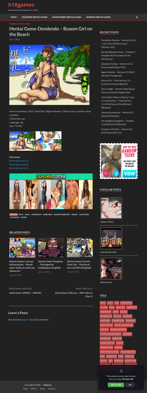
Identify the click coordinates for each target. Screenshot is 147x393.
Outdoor (14, 217)
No (130, 385)
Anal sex (120, 307)
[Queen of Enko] (112, 218)
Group (74, 214)
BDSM (115, 312)
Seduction (130, 361)
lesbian (118, 347)
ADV (117, 303)
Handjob (116, 338)
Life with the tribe (108, 252)
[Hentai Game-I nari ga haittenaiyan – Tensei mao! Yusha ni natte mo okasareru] (22, 258)
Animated (132, 307)
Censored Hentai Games (34, 17)
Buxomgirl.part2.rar (19, 164)
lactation (84, 214)
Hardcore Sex (107, 343)
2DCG (103, 303)
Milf (102, 356)
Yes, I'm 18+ (116, 385)
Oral (120, 356)
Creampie (130, 320)
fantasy (104, 329)
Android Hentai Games (98, 17)
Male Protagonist (109, 352)
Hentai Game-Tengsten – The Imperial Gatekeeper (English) (50, 264)
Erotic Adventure (124, 325)
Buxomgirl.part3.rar (19, 168)
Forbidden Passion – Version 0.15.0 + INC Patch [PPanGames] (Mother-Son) (118, 43)
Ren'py (103, 361)
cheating (105, 320)
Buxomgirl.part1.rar (19, 160)
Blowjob (127, 316)
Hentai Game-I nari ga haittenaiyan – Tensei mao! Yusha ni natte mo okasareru (22, 266)
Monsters (112, 356)
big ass (123, 312)
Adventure (126, 303)
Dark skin (47, 214)
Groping (127, 334)
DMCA (34, 389)
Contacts (52, 389)
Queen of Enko (107, 222)
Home (14, 17)
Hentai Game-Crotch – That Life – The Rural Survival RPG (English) (79, 264)
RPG (110, 361)
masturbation (128, 352)
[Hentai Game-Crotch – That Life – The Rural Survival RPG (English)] (80, 258)
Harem (119, 343)
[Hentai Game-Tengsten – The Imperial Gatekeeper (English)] (51, 258)
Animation (36, 214)
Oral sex (129, 356)
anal (27, 214)
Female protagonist (110, 334)
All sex (103, 307)
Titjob (23, 217)
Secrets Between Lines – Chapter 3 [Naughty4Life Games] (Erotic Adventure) (118, 55)
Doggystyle (106, 325)
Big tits (117, 316)
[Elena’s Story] (112, 279)
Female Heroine (118, 329)
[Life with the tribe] (112, 249)
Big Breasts (106, 316)
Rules (25, 389)
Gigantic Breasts (62, 214)
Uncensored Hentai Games (66, 17)
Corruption (118, 320)
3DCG (21, 214)
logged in (25, 319)
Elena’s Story (106, 282)
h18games (21, 4)
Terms (42, 389)
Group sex (105, 338)
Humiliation (106, 347)
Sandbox (118, 361)
